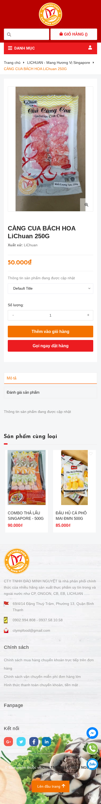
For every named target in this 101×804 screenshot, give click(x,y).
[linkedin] (46, 741)
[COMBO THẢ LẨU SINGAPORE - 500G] (26, 477)
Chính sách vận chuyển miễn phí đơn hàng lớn (42, 676)
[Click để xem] (50, 149)
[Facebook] (33, 741)
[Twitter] (21, 741)
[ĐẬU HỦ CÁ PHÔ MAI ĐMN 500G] (74, 477)
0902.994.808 (25, 620)
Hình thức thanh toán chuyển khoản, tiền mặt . (42, 685)
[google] (8, 741)
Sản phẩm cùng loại (30, 436)
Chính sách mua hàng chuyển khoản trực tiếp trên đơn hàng (49, 664)
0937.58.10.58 (51, 620)
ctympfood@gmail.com (31, 630)
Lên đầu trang (48, 786)
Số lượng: (16, 305)
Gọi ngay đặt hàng (51, 346)
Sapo (62, 774)
